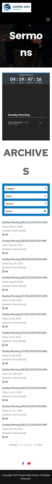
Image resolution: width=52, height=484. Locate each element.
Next (40, 444)
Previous (14, 444)
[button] (48, 19)
